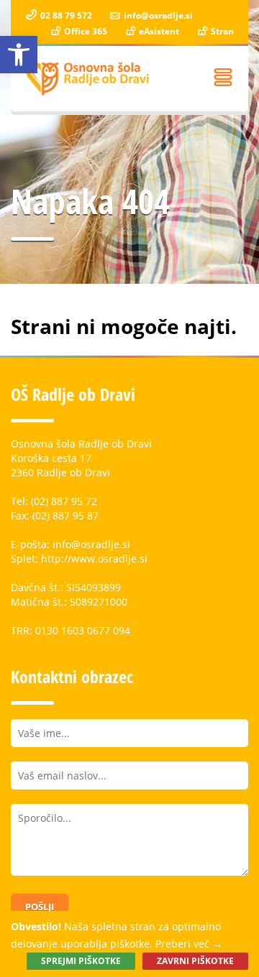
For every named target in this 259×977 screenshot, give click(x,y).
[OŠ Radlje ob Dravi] (88, 78)
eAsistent (158, 31)
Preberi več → (188, 943)
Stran (221, 31)
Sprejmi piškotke (81, 961)
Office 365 (84, 31)
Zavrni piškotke (195, 961)
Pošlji (39, 906)
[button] (18, 54)
